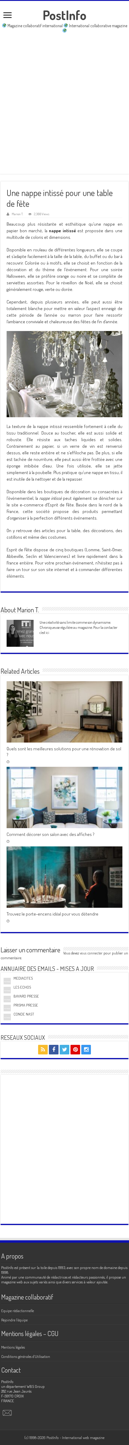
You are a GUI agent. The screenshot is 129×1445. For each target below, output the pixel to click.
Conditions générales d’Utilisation (25, 1356)
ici (47, 632)
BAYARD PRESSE (26, 996)
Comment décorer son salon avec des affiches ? (50, 834)
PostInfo (64, 15)
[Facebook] (53, 1049)
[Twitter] (64, 1049)
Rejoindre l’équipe (14, 1320)
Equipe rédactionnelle (17, 1310)
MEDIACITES (23, 978)
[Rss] (43, 1049)
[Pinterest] (75, 1049)
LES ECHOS (22, 987)
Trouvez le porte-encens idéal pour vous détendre (52, 914)
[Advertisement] (64, 103)
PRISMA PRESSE (26, 1005)
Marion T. (17, 214)
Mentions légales (13, 1347)
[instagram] (86, 1049)
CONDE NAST (24, 1014)
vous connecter (91, 953)
